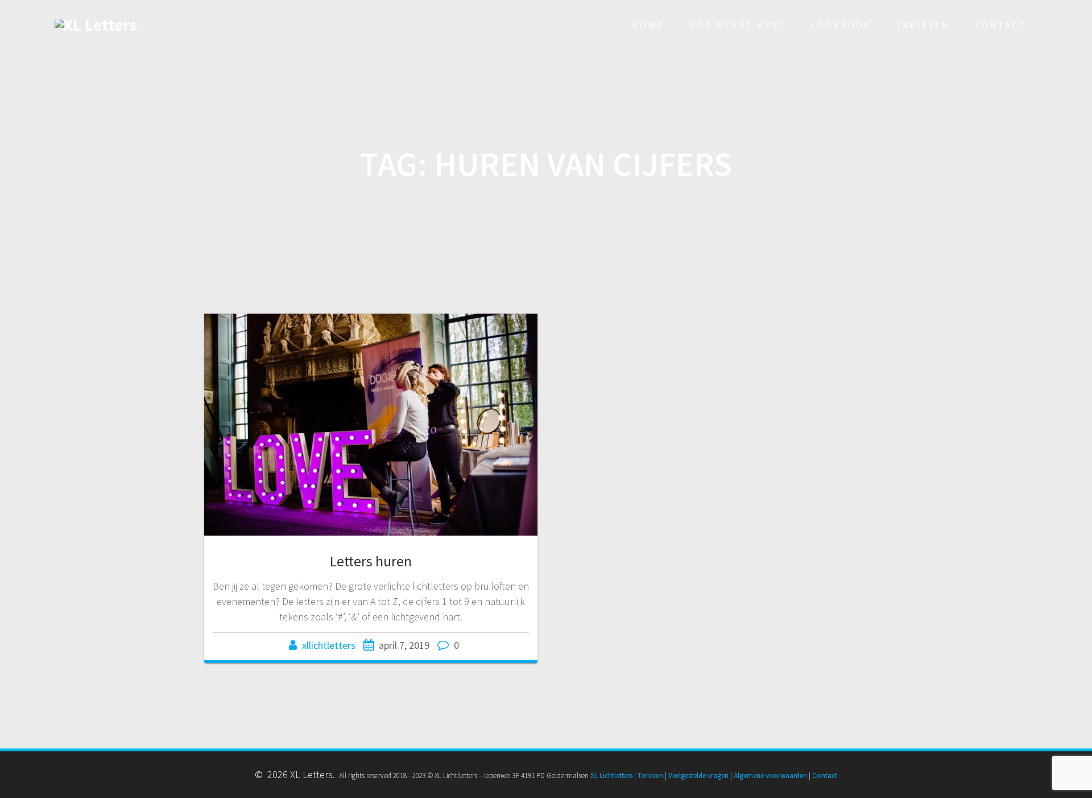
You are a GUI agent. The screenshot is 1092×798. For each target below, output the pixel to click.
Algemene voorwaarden (770, 775)
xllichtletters (328, 645)
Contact (1000, 25)
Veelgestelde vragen (698, 775)
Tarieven (923, 25)
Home (648, 25)
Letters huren (371, 561)
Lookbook (841, 25)
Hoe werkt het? (737, 25)
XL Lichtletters (611, 775)
